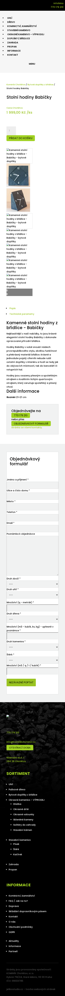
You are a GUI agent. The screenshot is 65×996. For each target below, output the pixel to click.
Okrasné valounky (23, 814)
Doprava (14, 906)
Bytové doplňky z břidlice (40, 84)
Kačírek (17, 854)
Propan (13, 869)
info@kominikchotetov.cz (20, 741)
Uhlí (11, 784)
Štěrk (16, 849)
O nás (12, 921)
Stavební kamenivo (20, 840)
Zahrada (14, 864)
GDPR (12, 932)
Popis (12, 308)
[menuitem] (9, 18)
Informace (15, 946)
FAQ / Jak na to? (18, 901)
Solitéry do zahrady (24, 824)
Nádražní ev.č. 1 (15, 757)
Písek (16, 844)
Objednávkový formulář (31, 423)
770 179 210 (20, 415)
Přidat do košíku (20, 138)
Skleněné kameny (23, 819)
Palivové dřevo (17, 789)
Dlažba (17, 804)
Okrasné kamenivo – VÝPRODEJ (26, 799)
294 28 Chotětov (16, 761)
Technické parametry (21, 314)
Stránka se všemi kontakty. (26, 427)
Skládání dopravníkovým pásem (27, 911)
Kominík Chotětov (15, 84)
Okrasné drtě (21, 809)
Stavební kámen (22, 830)
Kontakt (13, 916)
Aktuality (14, 941)
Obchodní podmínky (21, 927)
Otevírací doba (20, 747)
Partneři (13, 951)
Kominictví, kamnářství (22, 895)
